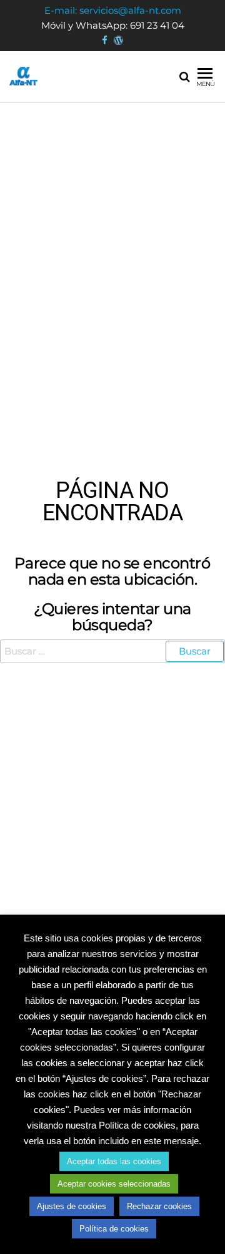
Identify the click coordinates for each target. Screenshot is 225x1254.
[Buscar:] (112, 651)
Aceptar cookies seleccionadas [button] (114, 1183)
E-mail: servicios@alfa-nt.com (112, 10)
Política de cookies (114, 1228)
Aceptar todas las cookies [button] (114, 1161)
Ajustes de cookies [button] (71, 1206)
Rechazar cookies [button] (159, 1206)
